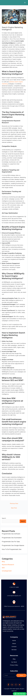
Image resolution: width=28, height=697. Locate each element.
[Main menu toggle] (25, 2)
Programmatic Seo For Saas (11, 541)
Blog (3, 561)
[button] (20, 693)
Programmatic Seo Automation (12, 537)
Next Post (14, 508)
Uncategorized (6, 571)
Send (21, 675)
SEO (3, 567)
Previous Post (14, 503)
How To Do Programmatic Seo (11, 549)
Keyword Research (8, 564)
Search (4, 518)
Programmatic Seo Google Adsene (13, 545)
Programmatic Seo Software (11, 534)
